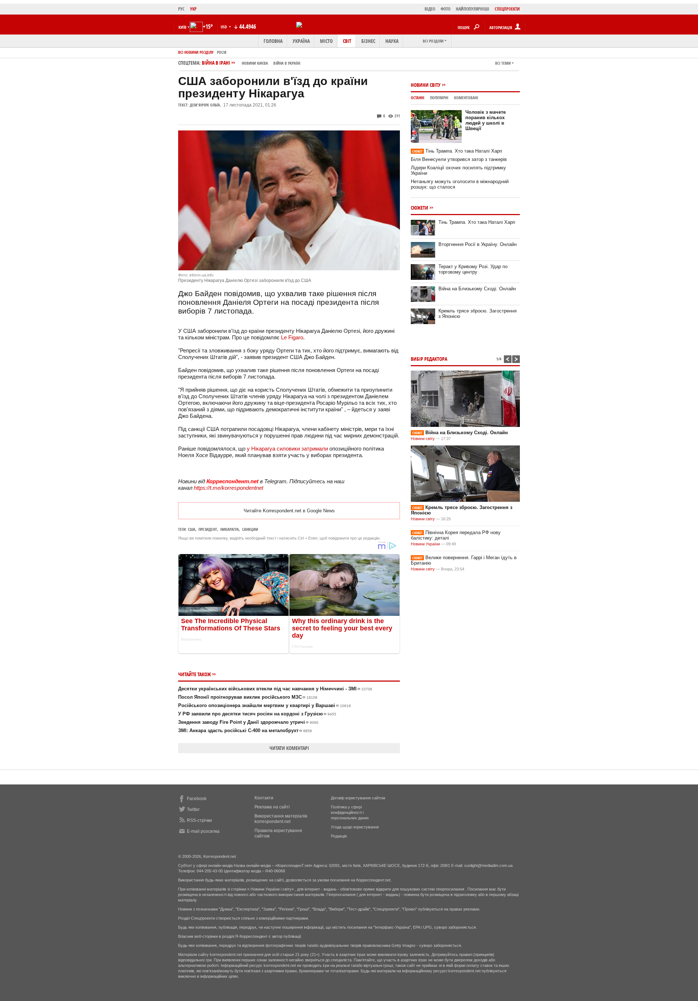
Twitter (193, 809)
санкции (250, 529)
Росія (221, 52)
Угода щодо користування (355, 827)
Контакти (263, 797)
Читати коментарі (289, 747)
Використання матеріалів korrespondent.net (280, 819)
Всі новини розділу (195, 52)
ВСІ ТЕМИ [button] (503, 63)
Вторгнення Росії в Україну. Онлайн (477, 244)
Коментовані (466, 97)
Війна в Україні (286, 63)
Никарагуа (229, 529)
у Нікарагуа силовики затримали (288, 448)
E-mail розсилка (203, 831)
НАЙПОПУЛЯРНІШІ (472, 9)
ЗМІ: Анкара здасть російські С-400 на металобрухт (245, 730)
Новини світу (426, 84)
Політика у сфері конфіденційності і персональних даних (350, 812)
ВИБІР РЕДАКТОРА (429, 358)
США (191, 529)
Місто (326, 40)
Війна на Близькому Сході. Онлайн (477, 288)
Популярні (439, 97)
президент (207, 529)
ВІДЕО (430, 9)
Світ (347, 40)
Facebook (196, 798)
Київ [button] (182, 27)
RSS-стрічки (199, 820)
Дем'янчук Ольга (205, 105)
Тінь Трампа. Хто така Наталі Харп (457, 151)
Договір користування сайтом (358, 798)
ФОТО (445, 9)
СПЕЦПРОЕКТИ (507, 9)
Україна (301, 40)
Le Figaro (292, 337)
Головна (273, 40)
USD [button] (224, 26)
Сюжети (419, 207)
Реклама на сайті (272, 807)
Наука (391, 40)
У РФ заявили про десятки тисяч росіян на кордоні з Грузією (257, 714)
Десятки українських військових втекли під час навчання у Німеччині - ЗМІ (275, 688)
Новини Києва (255, 63)
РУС (181, 9)
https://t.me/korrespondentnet (228, 488)
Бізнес (368, 40)
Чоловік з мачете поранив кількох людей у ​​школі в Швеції (485, 120)
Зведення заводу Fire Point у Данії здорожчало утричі (248, 722)
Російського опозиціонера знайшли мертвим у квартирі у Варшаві (264, 705)
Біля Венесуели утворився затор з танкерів (459, 159)
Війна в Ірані (251, 62)
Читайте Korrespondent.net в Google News (289, 510)
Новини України (425, 544)
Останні (417, 97)
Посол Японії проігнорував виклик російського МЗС (247, 697)
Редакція (339, 836)
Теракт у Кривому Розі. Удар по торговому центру (473, 269)
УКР (193, 9)
